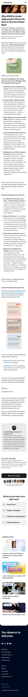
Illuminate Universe (18, 293)
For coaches (4, 671)
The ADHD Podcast (6, 654)
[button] (25, 2)
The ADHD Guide (5, 652)
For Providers (5, 674)
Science (3, 668)
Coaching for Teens (6, 676)
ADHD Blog (4, 649)
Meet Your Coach (14, 476)
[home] (6, 2)
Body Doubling (5, 657)
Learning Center (5, 660)
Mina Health (5, 293)
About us (3, 666)
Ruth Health (21, 291)
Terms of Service (5, 687)
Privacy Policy (4, 684)
